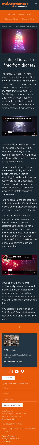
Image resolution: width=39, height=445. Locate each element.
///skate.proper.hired (9, 419)
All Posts (11, 14)
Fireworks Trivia (28, 19)
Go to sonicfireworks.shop (13, 361)
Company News (25, 14)
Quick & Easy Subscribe (12, 405)
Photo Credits (6, 442)
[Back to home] (15, 4)
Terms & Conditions (9, 436)
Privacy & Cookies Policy (11, 439)
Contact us (8, 377)
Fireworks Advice (11, 19)
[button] (36, 4)
